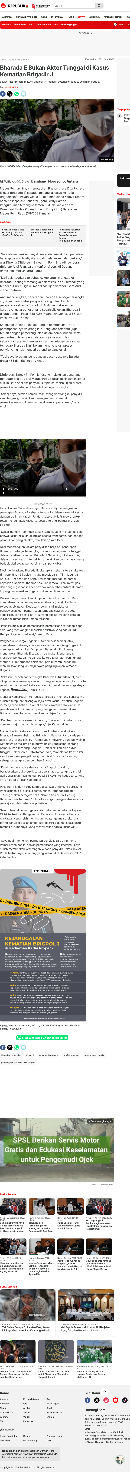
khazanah (57, 17)
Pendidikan (20, 24)
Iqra (25, 1403)
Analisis (27, 1408)
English (50, 1416)
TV (1, 1421)
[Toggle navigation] (3, 5)
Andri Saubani (12, 87)
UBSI (55, 24)
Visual (26, 1416)
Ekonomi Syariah (26, 17)
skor (44, 17)
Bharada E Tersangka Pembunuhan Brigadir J (42, 232)
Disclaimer (5, 1440)
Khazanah (5, 1403)
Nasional (6, 24)
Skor (48, 1399)
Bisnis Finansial (113, 17)
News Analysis (23, 59)
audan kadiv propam (48, 1055)
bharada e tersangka (10, 1055)
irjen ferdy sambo (71, 1055)
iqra (71, 17)
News (11, 59)
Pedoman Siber (54, 1436)
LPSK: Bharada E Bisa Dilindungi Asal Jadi (13, 232)
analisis (94, 17)
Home (3, 59)
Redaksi (27, 1436)
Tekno (26, 1412)
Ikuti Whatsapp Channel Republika (44, 1037)
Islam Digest (52, 1403)
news (81, 17)
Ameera (4, 1399)
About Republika (8, 1436)
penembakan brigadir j (94, 1055)
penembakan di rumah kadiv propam (18, 1062)
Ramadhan (28, 1421)
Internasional (44, 24)
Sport (31, 24)
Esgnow (4, 1416)
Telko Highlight (69, 24)
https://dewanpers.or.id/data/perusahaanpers (25, 1457)
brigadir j (30, 1055)
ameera (7, 17)
